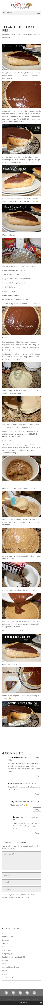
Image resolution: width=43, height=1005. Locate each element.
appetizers (6, 933)
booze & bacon (7, 937)
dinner (4, 947)
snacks (4, 974)
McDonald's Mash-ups (10, 967)
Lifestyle (5, 960)
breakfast (5, 940)
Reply (37, 776)
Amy (12, 801)
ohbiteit (7, 34)
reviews (5, 970)
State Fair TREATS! (9, 977)
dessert (25, 34)
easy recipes (32, 34)
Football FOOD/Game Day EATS (13, 957)
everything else (7, 954)
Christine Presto (15, 757)
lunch (4, 964)
